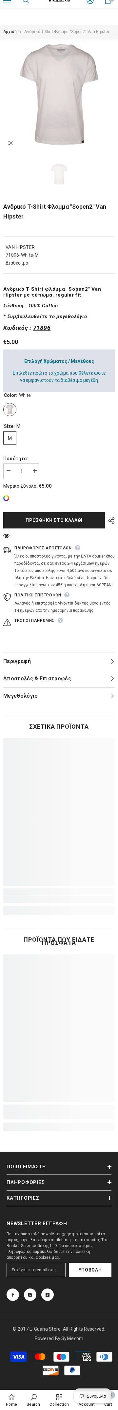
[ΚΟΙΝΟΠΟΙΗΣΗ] (110, 520)
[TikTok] (47, 1294)
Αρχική (10, 31)
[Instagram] (30, 1294)
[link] (7, 498)
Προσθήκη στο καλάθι (53, 520)
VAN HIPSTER (20, 247)
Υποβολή (90, 1269)
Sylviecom (72, 1338)
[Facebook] (13, 1294)
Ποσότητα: (16, 458)
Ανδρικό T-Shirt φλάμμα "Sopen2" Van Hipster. (54, 211)
